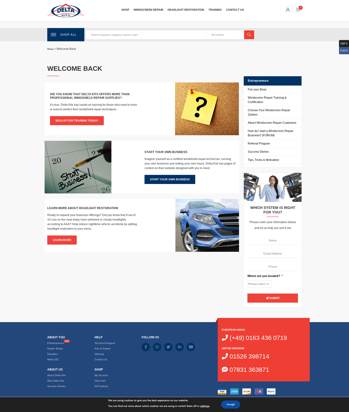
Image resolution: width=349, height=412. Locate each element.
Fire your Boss (257, 89)
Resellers (52, 353)
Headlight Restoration (186, 9)
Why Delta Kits (55, 380)
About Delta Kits (56, 375)
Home (50, 49)
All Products (101, 386)
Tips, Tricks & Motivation (263, 159)
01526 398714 (248, 356)
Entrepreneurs (55, 343)
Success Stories (258, 151)
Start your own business (170, 179)
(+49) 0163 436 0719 (257, 337)
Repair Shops (55, 348)
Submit (274, 298)
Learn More (62, 239)
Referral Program (259, 143)
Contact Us (235, 9)
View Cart (100, 380)
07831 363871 (248, 369)
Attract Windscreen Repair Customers (272, 122)
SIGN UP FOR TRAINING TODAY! (76, 120)
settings (204, 406)
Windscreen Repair (148, 9)
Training (215, 9)
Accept (231, 404)
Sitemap (99, 353)
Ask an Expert (103, 348)
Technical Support (105, 343)
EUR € (344, 50)
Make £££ (53, 359)
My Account (101, 375)
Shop (125, 9)
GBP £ (344, 43)
